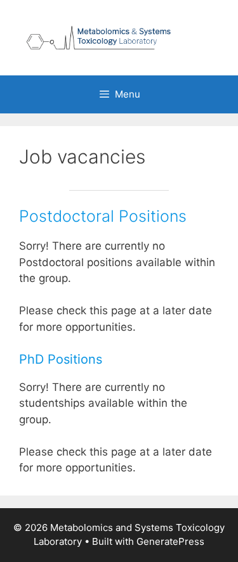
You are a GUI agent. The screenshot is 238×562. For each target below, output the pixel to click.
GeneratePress (170, 541)
